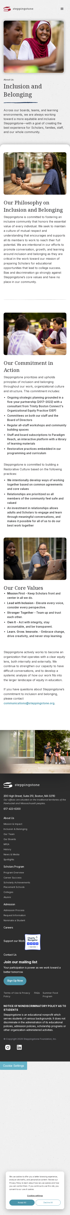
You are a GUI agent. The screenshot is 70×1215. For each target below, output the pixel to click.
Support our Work (14, 940)
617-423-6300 (12, 808)
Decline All (48, 1202)
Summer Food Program (50, 994)
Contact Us (10, 954)
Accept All (22, 1202)
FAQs (37, 992)
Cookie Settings (13, 1065)
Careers (8, 927)
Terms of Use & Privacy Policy (17, 994)
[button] (62, 8)
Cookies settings (35, 1196)
